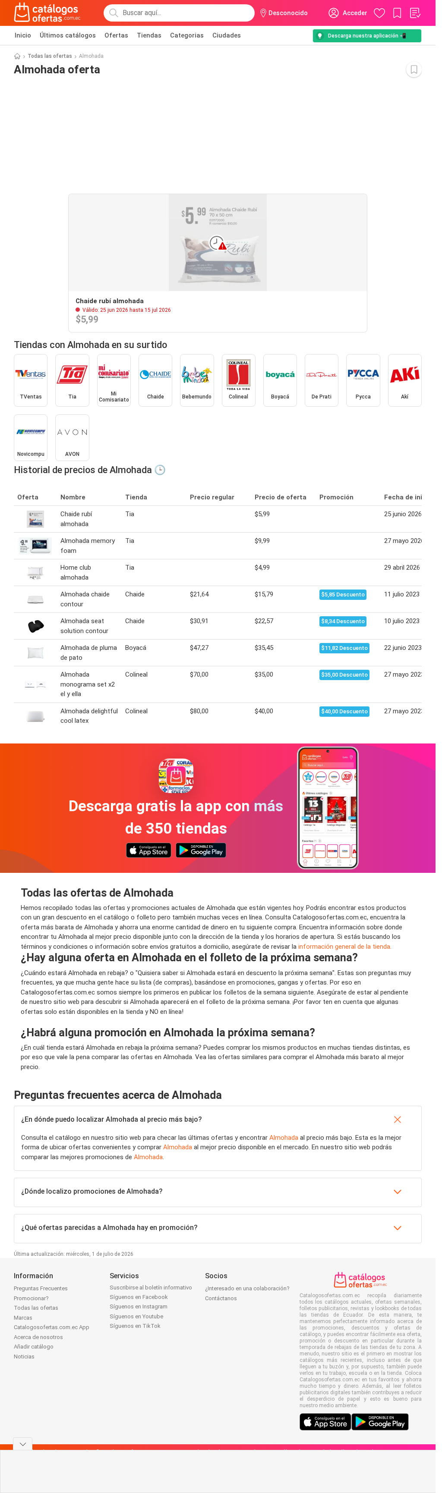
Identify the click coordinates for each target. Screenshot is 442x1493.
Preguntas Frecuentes (41, 1288)
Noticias (24, 1356)
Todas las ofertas (50, 56)
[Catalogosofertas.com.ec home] (47, 13)
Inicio (23, 35)
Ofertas (116, 35)
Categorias (187, 35)
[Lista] (415, 13)
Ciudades (226, 35)
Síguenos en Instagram (138, 1306)
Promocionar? (31, 1298)
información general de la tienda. (344, 946)
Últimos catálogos (68, 35)
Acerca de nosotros (38, 1337)
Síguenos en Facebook (139, 1297)
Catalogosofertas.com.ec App (51, 1327)
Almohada (283, 1138)
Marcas (23, 1317)
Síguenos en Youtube (136, 1316)
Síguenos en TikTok (135, 1326)
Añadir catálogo (34, 1346)
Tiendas (149, 35)
